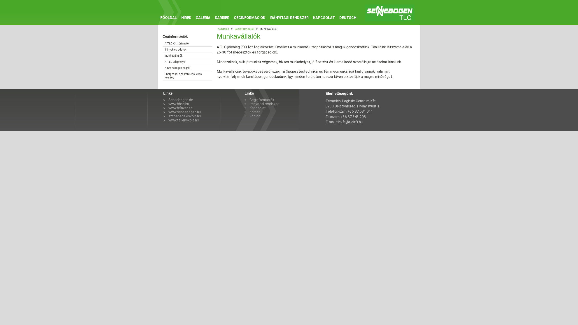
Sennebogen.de (180, 100)
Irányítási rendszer (289, 18)
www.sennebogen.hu (184, 112)
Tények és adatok (175, 49)
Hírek (186, 18)
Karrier (222, 18)
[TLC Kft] (389, 13)
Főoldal (168, 18)
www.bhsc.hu (178, 104)
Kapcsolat (324, 18)
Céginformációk (249, 18)
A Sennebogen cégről (177, 68)
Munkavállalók (173, 55)
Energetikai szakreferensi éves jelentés (183, 75)
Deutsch (347, 18)
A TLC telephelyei (175, 61)
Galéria (203, 18)
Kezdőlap (223, 29)
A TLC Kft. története (177, 43)
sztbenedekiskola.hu (184, 116)
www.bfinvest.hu (181, 108)
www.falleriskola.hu (183, 120)
